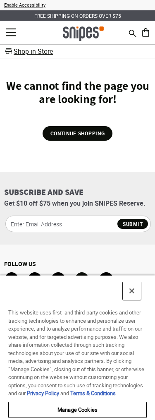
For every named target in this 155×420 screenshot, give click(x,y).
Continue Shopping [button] (77, 133)
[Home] (83, 33)
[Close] (132, 291)
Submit (133, 224)
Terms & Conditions (93, 393)
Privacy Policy (43, 393)
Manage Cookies (77, 409)
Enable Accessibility (24, 5)
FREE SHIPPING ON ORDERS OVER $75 (77, 15)
